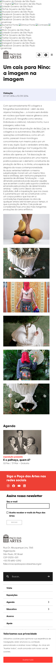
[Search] (48, 576)
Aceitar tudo (28, 660)
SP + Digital (5, 4)
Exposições (12, 595)
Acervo (10, 616)
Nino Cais (41, 128)
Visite (9, 588)
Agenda (11, 602)
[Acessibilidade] (46, 55)
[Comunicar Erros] (49, 25)
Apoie (9, 623)
